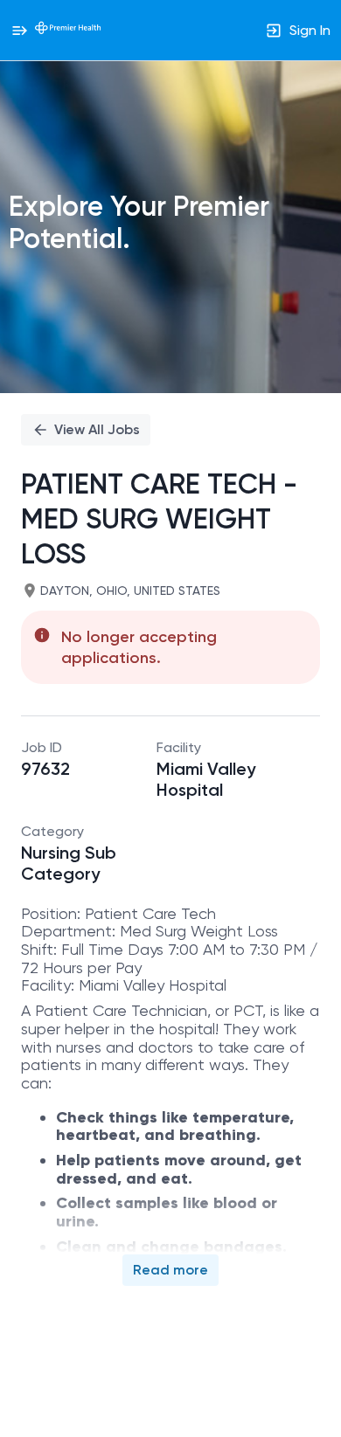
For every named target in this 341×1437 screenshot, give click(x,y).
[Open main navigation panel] (19, 30)
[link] (68, 29)
